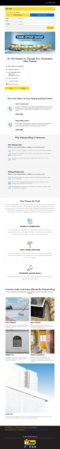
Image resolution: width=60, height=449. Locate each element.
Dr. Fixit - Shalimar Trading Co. (15, 66)
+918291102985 (13, 81)
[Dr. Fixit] (30, 445)
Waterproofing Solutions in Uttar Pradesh (25, 427)
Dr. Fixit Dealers (9, 427)
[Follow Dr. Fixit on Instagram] (30, 447)
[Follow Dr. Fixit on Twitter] (27, 447)
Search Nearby (18, 15)
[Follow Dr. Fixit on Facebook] (25, 447)
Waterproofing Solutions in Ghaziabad (14, 429)
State (7, 18)
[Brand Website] (35, 447)
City (7, 21)
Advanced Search (42, 15)
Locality (8, 24)
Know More (19, 114)
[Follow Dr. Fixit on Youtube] (32, 447)
